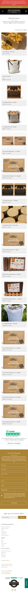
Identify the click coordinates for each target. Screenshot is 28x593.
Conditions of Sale (4, 528)
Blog (5, 6)
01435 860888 (8, 573)
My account (3, 531)
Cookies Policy (4, 532)
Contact (14, 6)
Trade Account (19, 6)
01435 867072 (7, 572)
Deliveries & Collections (5, 526)
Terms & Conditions (5, 535)
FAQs (2, 529)
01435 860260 (9, 570)
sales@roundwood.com (5, 560)
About (2, 6)
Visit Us (2, 546)
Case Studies (9, 6)
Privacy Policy (4, 534)
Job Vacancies (4, 543)
